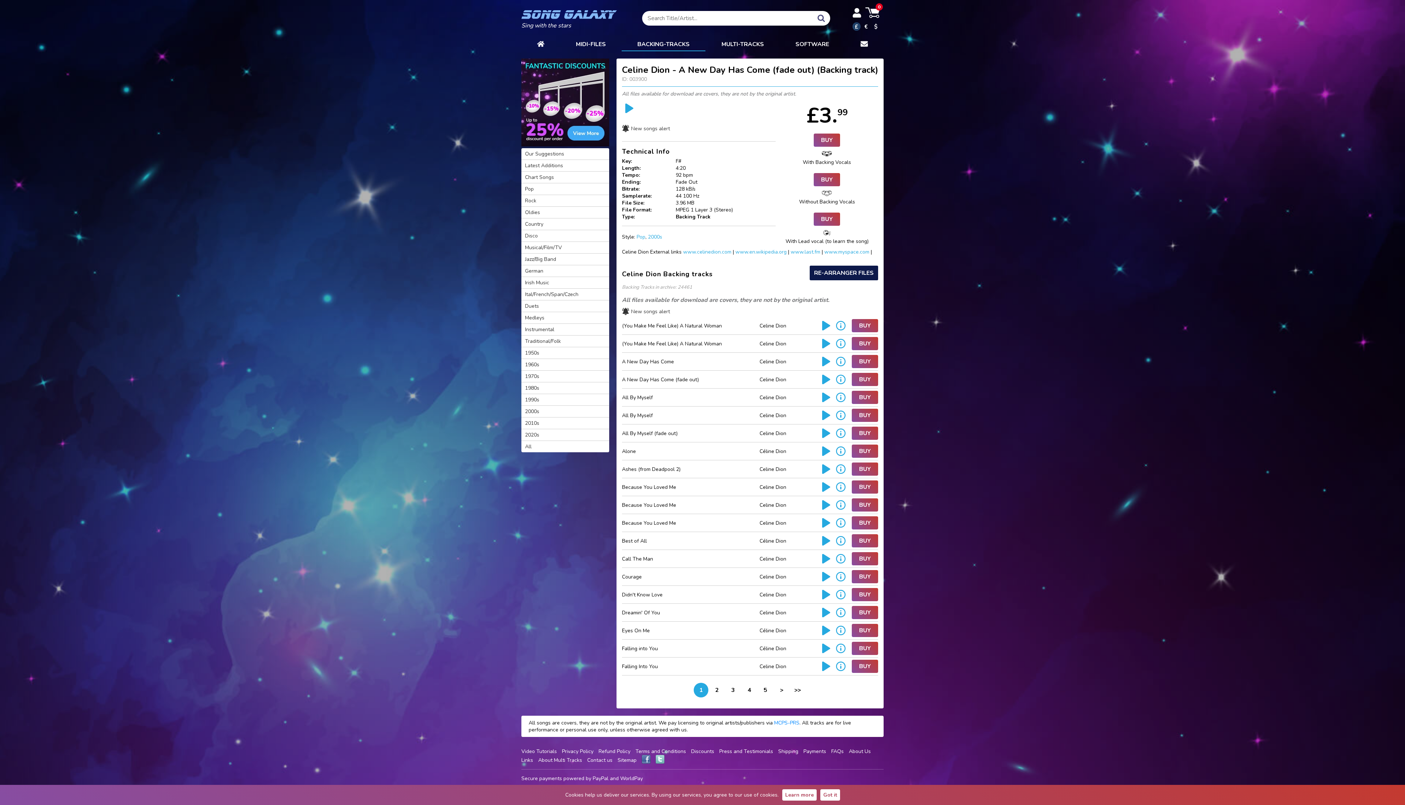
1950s (532, 352)
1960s (532, 364)
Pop (641, 236)
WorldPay (631, 778)
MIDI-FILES (591, 44)
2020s (532, 434)
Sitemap (627, 760)
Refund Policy (614, 751)
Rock (530, 200)
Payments (814, 751)
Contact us (599, 760)
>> (797, 690)
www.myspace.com (846, 251)
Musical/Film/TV (543, 247)
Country (534, 224)
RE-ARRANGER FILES (844, 273)
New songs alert (650, 128)
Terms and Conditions (661, 751)
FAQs (837, 751)
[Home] (540, 44)
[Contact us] (864, 44)
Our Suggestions (544, 153)
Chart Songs (539, 177)
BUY (827, 140)
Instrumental (539, 329)
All (528, 446)
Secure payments (541, 778)
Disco (531, 235)
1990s (532, 399)
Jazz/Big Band (540, 259)
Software (812, 44)
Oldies (532, 212)
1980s (532, 388)
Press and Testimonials (746, 751)
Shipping (788, 751)
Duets (532, 306)
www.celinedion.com (707, 251)
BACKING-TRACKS (663, 44)
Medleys (534, 317)
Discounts (702, 751)
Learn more (799, 794)
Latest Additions (544, 165)
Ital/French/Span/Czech (551, 294)
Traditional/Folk (543, 341)
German (534, 270)
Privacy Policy (577, 751)
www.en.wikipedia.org (761, 251)
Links (527, 760)
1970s (532, 376)
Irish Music (537, 282)
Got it (830, 794)
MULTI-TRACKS (743, 44)
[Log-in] (856, 12)
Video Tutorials (539, 751)
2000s (655, 236)
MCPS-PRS (786, 722)
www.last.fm (805, 251)
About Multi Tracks (560, 760)
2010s (532, 423)
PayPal (600, 778)
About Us (860, 751)
